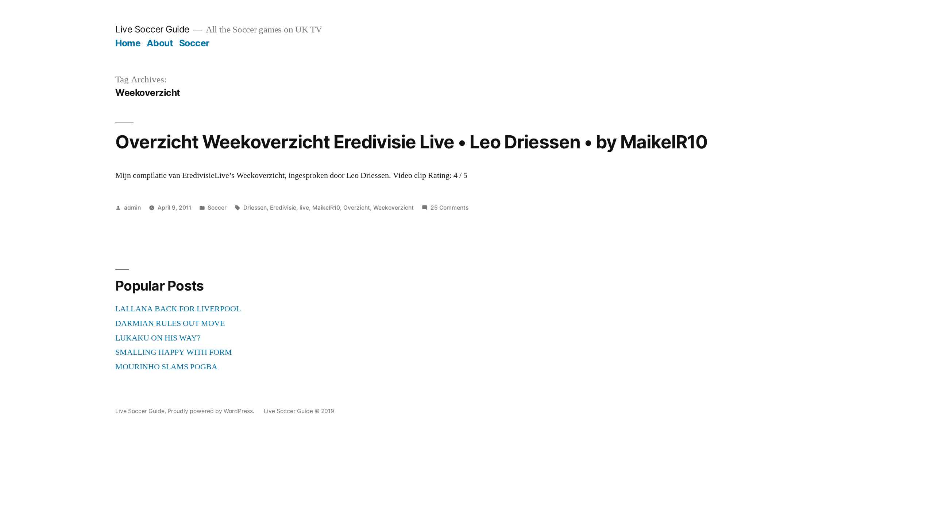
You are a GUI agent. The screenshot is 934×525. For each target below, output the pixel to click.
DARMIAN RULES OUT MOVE (170, 323)
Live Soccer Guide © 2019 (299, 411)
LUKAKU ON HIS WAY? (158, 338)
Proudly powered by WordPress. (211, 411)
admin (132, 207)
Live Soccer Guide (152, 29)
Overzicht (356, 207)
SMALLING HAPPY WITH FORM (173, 352)
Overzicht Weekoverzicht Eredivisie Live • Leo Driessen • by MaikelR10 (411, 142)
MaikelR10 (326, 207)
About (160, 43)
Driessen (255, 207)
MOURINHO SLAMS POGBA (166, 367)
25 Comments (449, 207)
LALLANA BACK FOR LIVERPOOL (178, 309)
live (304, 207)
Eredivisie (283, 207)
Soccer (194, 43)
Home (127, 43)
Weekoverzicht (393, 207)
